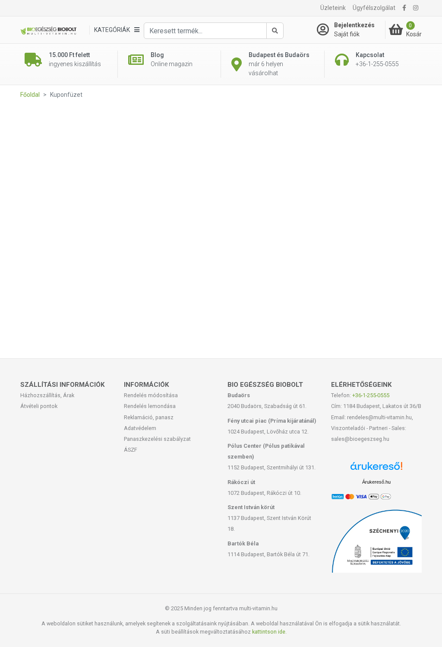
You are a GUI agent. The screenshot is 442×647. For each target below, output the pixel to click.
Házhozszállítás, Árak (47, 395)
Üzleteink (333, 7)
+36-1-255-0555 (370, 395)
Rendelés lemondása (150, 406)
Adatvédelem (140, 428)
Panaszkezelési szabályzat (157, 439)
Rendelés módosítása (151, 395)
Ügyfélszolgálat (374, 7)
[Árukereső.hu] (376, 469)
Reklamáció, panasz (149, 417)
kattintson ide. (269, 631)
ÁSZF (130, 449)
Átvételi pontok (38, 406)
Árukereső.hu (376, 481)
